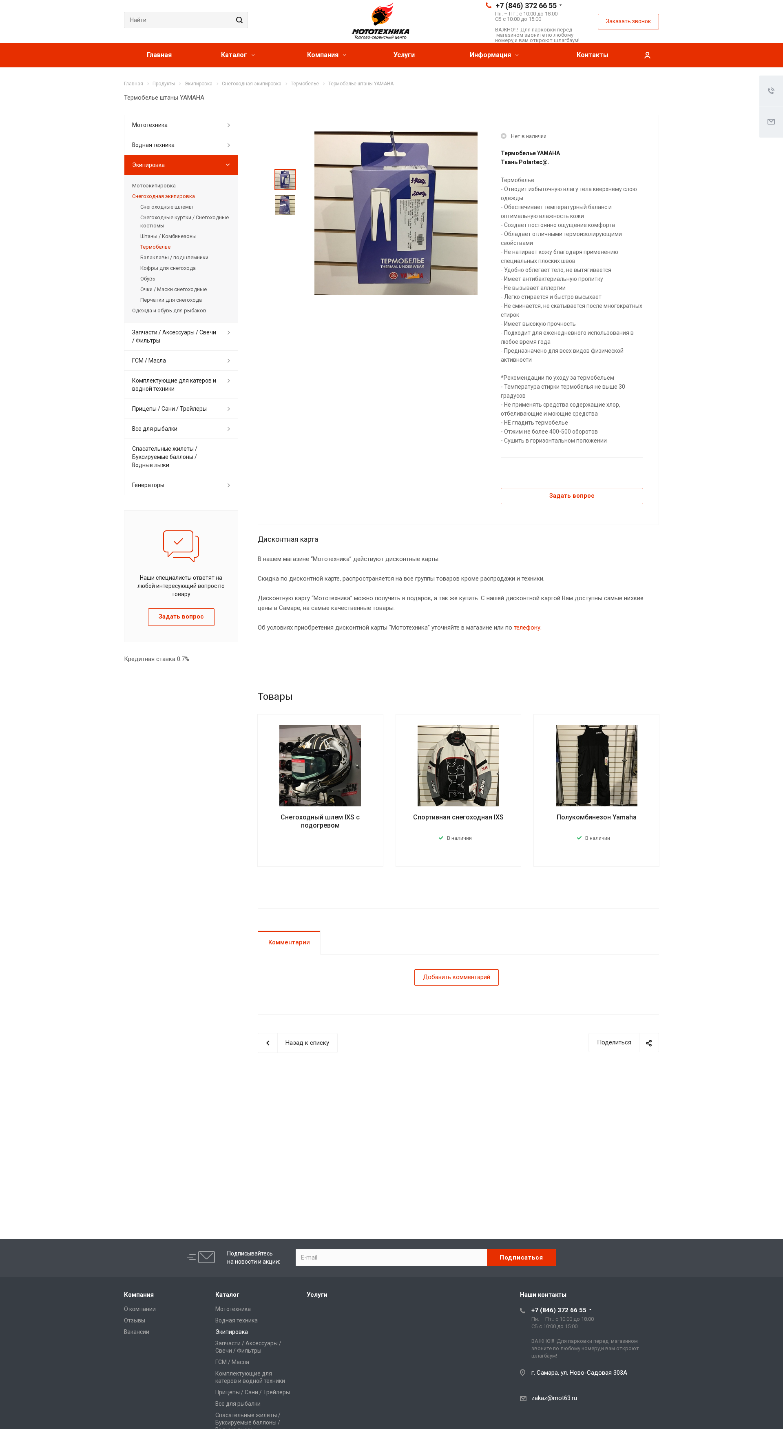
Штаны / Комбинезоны (168, 236)
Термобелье (155, 247)
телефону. (528, 627)
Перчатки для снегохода (171, 300)
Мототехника (150, 125)
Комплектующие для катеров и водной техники (174, 384)
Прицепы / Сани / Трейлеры (169, 408)
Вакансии (136, 1332)
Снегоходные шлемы (166, 207)
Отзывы (134, 1320)
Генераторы (148, 485)
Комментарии (289, 942)
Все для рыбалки (154, 428)
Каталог (235, 55)
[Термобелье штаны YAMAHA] (396, 212)
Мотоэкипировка (154, 186)
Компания (323, 55)
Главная (159, 55)
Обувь (147, 279)
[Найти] (238, 20)
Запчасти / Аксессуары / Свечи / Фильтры (174, 336)
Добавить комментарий (456, 977)
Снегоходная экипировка (163, 196)
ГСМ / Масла (149, 360)
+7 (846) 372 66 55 (526, 5)
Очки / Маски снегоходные (173, 289)
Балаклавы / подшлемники (174, 257)
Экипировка (148, 165)
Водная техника (153, 145)
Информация (491, 55)
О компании (140, 1309)
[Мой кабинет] (647, 55)
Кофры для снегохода (168, 268)
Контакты (592, 55)
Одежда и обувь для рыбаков (169, 310)
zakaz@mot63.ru (554, 1398)
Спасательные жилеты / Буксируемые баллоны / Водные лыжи (164, 456)
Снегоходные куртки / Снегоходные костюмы (184, 221)
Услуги (404, 55)
